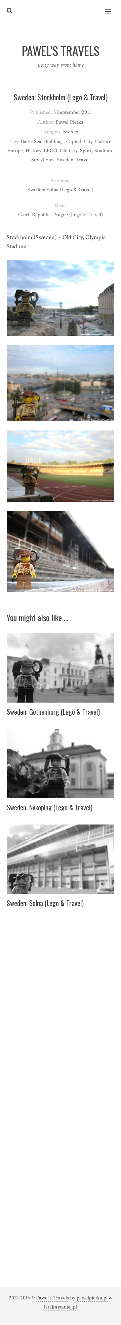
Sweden (71, 131)
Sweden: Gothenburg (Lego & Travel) (53, 712)
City (88, 141)
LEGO (50, 150)
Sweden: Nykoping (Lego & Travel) (49, 807)
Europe (15, 150)
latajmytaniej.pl (60, 1307)
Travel (83, 159)
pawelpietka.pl (92, 1297)
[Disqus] (60, 1004)
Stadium (103, 150)
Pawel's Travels (52, 1297)
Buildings (54, 141)
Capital (73, 141)
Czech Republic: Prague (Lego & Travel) (60, 214)
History (33, 150)
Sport (86, 150)
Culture (103, 141)
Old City (68, 150)
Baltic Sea (31, 141)
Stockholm (42, 159)
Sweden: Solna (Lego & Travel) (45, 903)
